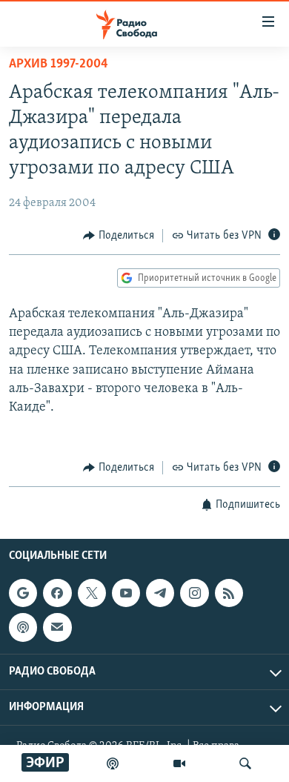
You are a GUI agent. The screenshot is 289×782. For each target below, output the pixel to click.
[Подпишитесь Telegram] (160, 593)
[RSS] (229, 593)
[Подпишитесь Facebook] (57, 593)
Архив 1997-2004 (58, 64)
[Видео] (179, 763)
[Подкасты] (23, 627)
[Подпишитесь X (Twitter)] (92, 593)
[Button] (118, 235)
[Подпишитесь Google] (23, 593)
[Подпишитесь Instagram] (194, 593)
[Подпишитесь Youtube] (126, 593)
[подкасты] (112, 763)
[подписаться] (57, 627)
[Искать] (245, 763)
